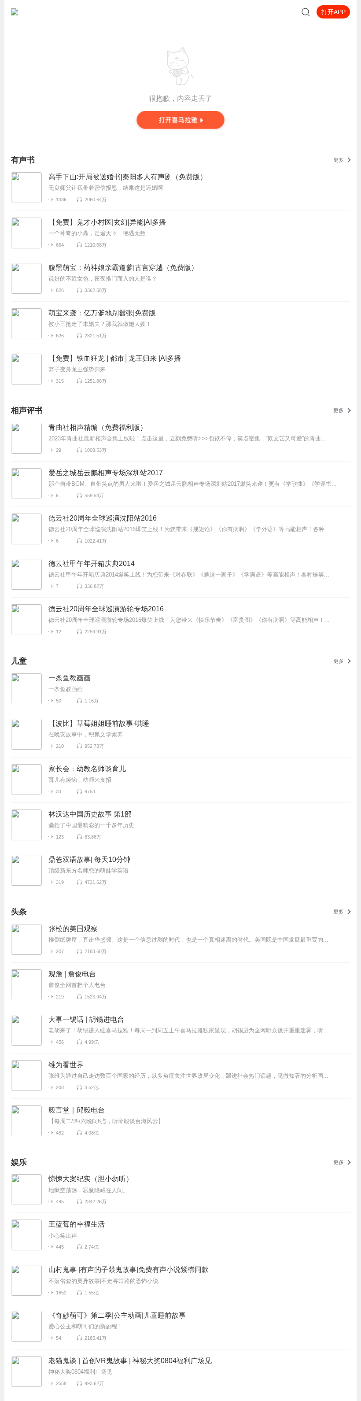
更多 (338, 160)
